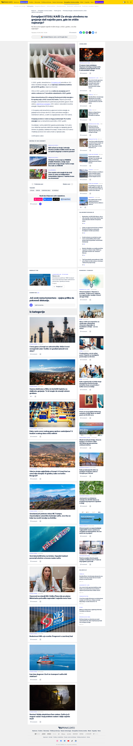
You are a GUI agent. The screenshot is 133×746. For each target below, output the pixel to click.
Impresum (45, 737)
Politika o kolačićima (58, 737)
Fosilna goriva (57, 10)
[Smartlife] (75, 734)
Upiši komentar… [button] (39, 305)
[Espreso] (49, 734)
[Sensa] (81, 734)
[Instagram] (57, 740)
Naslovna (33, 10)
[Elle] (54, 734)
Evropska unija (46, 190)
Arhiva (88, 737)
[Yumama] (88, 734)
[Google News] (75, 740)
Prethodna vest (38, 184)
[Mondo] (37, 734)
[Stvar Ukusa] (95, 734)
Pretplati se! (59, 286)
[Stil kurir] (58, 734)
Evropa (38, 190)
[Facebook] (60, 740)
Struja (32, 190)
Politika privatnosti (81, 737)
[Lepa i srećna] (69, 734)
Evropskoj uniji (56, 82)
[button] (73, 32)
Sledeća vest (66, 184)
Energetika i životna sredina (45, 10)
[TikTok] (72, 740)
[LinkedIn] (64, 740)
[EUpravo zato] (7, 2)
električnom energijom (43, 104)
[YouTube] (68, 740)
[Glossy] (63, 734)
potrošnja (55, 190)
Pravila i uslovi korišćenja (70, 737)
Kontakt (50, 737)
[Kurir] (43, 734)
